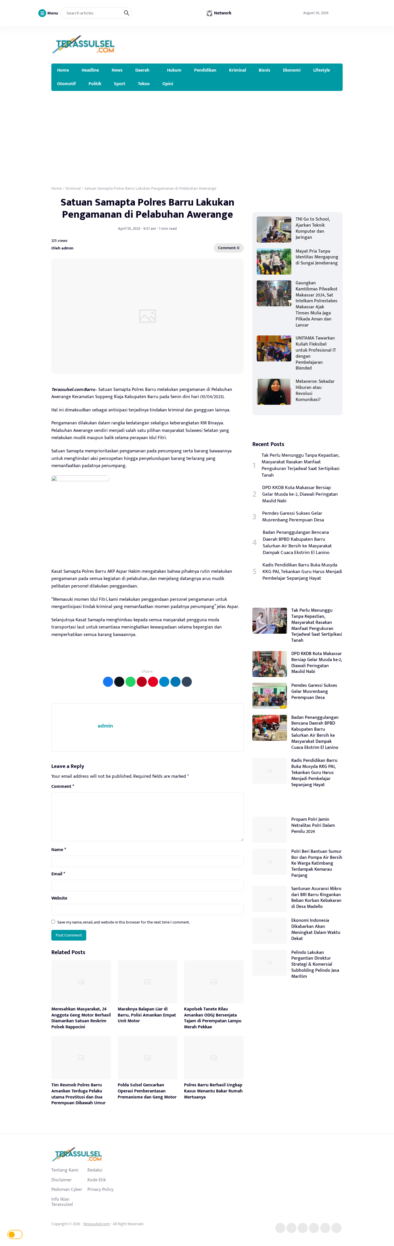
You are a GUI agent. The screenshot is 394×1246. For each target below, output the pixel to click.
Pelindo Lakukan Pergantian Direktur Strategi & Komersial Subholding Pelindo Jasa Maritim (315, 964)
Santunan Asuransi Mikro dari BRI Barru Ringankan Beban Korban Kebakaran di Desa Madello (316, 898)
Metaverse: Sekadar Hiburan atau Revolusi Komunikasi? (315, 390)
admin (105, 725)
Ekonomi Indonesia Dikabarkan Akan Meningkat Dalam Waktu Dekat (315, 929)
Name (58, 850)
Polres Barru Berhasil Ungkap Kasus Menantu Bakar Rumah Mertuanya (213, 1091)
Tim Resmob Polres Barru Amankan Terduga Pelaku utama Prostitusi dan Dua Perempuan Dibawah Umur (78, 1094)
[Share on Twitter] (119, 682)
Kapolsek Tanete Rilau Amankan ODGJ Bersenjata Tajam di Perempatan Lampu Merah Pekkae (212, 1018)
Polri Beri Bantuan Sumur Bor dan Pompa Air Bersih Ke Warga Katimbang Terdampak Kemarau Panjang (316, 863)
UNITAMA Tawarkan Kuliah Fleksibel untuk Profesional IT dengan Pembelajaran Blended (316, 353)
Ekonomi (292, 70)
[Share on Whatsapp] (130, 682)
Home (63, 70)
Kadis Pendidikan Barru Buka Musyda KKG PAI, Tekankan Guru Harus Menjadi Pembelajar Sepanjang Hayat (302, 572)
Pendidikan (205, 70)
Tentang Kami (64, 1170)
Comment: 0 (228, 248)
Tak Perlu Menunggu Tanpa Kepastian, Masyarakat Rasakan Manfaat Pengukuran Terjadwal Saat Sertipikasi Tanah (300, 465)
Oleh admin (62, 248)
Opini (167, 83)
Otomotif (66, 83)
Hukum (174, 70)
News (117, 70)
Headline (90, 70)
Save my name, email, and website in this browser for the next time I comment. (123, 922)
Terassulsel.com (96, 1224)
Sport (119, 83)
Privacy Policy (100, 1189)
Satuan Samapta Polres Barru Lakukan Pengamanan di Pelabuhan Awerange (147, 208)
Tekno (144, 83)
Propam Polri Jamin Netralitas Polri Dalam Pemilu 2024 (313, 825)
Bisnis (264, 70)
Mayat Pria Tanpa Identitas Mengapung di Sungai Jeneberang (317, 257)
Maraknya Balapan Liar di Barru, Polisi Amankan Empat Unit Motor (147, 1015)
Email (58, 874)
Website (59, 898)
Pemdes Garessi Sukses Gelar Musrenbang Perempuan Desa (293, 516)
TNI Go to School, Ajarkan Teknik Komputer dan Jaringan (313, 228)
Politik (95, 83)
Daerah (142, 70)
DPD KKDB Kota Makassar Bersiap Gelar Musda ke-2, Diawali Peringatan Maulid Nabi (300, 494)
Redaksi (94, 1170)
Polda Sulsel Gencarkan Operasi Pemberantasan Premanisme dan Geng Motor (147, 1091)
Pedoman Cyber (66, 1189)
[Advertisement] (197, 134)
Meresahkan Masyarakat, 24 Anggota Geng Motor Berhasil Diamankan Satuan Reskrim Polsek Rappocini (81, 1018)
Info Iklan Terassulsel (62, 1201)
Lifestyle (321, 70)
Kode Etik (96, 1180)
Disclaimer (61, 1180)
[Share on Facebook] (108, 682)
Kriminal (237, 70)
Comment (62, 786)
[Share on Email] (142, 682)
